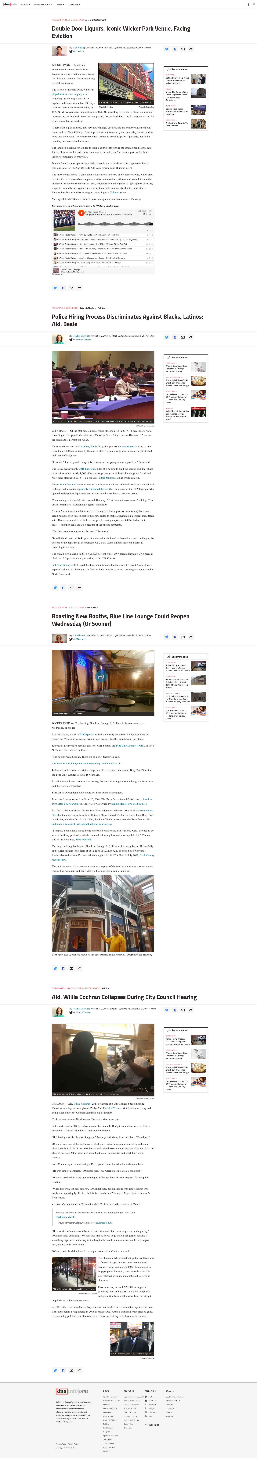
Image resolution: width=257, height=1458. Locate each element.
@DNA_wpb (79, 639)
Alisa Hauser (79, 635)
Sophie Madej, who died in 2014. (129, 803)
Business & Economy (111, 1400)
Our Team (170, 1408)
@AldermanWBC (65, 1217)
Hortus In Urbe (130, 1412)
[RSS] (146, 1416)
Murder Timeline (131, 1416)
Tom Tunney (64, 565)
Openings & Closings (132, 1420)
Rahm (63, 484)
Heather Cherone (81, 335)
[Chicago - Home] (10, 4)
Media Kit (169, 1416)
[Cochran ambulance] (74, 1272)
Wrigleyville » (173, 693)
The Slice (128, 1427)
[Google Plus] (146, 1408)
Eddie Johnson (107, 477)
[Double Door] (126, 81)
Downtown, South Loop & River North (76, 988)
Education (107, 1412)
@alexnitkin (78, 51)
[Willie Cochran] (132, 1337)
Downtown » (171, 120)
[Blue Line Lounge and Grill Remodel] (103, 681)
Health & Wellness (110, 1420)
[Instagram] (146, 1412)
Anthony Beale (89, 446)
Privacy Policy (73, 1443)
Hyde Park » (171, 106)
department (128, 446)
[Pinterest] (145, 1404)
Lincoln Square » (174, 377)
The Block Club (130, 1408)
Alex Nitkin (78, 47)
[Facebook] (146, 1400)
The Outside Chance (132, 1400)
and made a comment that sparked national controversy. (82, 824)
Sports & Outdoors (110, 1435)
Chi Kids (106, 1404)
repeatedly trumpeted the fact (93, 489)
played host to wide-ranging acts (69, 94)
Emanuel (71, 484)
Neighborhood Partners (175, 1396)
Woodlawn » (171, 363)
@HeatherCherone (82, 339)
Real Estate (107, 1427)
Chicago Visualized (131, 1404)
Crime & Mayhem (88, 308)
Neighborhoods (42, 4)
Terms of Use (61, 1443)
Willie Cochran (82, 1103)
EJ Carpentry (86, 734)
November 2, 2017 (103, 1222)
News (59, 4)
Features (73, 4)
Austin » (169, 408)
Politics (101, 308)
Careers (169, 1412)
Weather (106, 1451)
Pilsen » (169, 89)
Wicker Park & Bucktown (68, 20)
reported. (83, 839)
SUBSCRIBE (154, 1425)
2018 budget (86, 468)
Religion (106, 1431)
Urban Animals (109, 1447)
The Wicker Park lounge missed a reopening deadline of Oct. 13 (87, 763)
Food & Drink (91, 607)
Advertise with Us (173, 1400)
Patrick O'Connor (113, 1108)
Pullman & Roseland (65, 308)
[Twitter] (146, 1396)
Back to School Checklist (134, 1396)
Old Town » (171, 75)
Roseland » (171, 662)
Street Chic (128, 1424)
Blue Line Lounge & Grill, (131, 745)
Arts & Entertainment (95, 20)
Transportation (109, 1443)
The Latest (107, 1439)
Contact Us (170, 1404)
